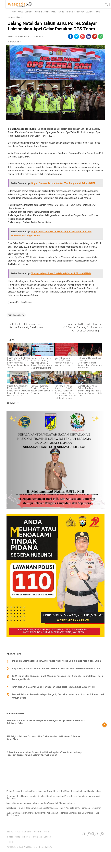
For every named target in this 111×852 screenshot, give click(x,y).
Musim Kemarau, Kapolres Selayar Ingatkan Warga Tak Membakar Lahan (41, 803)
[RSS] (102, 834)
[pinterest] (95, 36)
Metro (61, 12)
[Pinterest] (97, 834)
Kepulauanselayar (16, 315)
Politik (54, 12)
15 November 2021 (23, 36)
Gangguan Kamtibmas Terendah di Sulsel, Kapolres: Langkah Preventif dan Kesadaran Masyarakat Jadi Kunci (53, 797)
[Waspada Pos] (20, 6)
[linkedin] (88, 36)
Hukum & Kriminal (42, 12)
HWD (49, 847)
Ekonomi (29, 12)
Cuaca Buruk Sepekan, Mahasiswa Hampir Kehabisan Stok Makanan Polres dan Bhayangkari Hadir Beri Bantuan (53, 814)
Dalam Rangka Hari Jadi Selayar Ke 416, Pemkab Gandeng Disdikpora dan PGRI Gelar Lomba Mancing (82, 327)
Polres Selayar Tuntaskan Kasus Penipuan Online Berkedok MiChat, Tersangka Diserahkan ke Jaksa (54, 791)
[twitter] (76, 36)
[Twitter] (93, 834)
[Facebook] (84, 834)
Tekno (97, 12)
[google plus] (82, 36)
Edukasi (89, 12)
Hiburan (69, 12)
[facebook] (70, 36)
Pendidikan (79, 12)
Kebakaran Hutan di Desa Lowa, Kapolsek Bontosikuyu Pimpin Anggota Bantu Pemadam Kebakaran (54, 808)
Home (13, 12)
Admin (18, 42)
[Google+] (89, 834)
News (20, 12)
